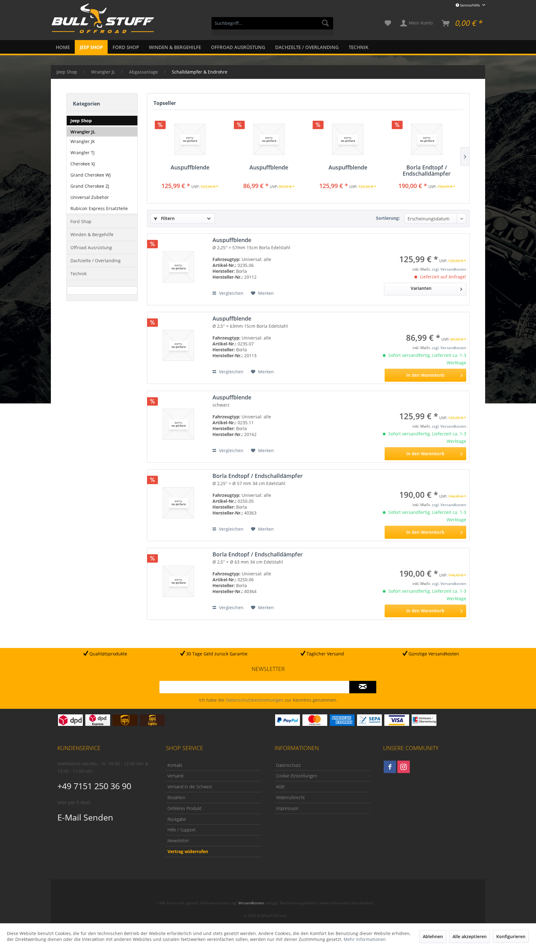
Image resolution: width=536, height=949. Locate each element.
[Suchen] (325, 23)
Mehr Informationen (365, 939)
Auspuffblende (190, 167)
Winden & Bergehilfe (92, 234)
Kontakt (175, 765)
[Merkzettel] (388, 23)
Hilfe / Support (182, 830)
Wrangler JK (82, 141)
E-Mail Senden (85, 817)
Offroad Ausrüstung (91, 247)
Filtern (167, 218)
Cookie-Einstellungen (296, 776)
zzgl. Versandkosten (449, 269)
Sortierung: (388, 218)
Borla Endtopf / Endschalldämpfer (427, 170)
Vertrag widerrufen (188, 851)
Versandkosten (251, 903)
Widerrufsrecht (290, 797)
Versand (175, 776)
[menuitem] (272, 26)
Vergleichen (230, 293)
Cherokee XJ (82, 164)
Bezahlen (176, 797)
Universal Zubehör (89, 197)
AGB (280, 786)
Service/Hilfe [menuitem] (470, 5)
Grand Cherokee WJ (90, 175)
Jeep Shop (81, 121)
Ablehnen (433, 936)
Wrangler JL (82, 132)
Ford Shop (81, 221)
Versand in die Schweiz (190, 786)
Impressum (287, 808)
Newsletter (178, 840)
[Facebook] (390, 767)
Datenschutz (288, 765)
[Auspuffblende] (190, 139)
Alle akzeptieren (470, 936)
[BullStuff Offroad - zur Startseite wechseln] (102, 22)
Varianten (421, 288)
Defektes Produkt (185, 808)
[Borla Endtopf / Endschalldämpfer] (427, 139)
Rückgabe (177, 819)
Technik (78, 274)
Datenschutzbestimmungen (255, 700)
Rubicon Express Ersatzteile (99, 208)
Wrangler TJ (82, 152)
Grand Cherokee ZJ (89, 186)
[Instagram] (403, 767)
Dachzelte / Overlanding (95, 260)
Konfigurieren (510, 936)
